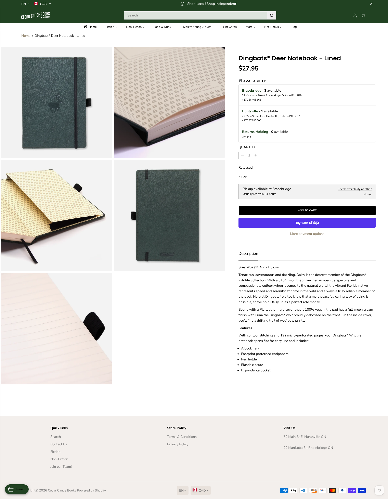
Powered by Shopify (91, 490)
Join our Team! (61, 466)
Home (25, 35)
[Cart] (363, 15)
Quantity (246, 147)
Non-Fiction (59, 459)
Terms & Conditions (182, 436)
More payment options (307, 233)
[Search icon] (271, 15)
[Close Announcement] (371, 3)
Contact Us (58, 444)
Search (55, 436)
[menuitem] (93, 26)
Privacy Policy (178, 444)
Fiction (55, 451)
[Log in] (355, 15)
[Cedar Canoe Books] (35, 15)
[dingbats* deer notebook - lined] (56, 102)
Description (248, 253)
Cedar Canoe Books (62, 490)
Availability (254, 81)
